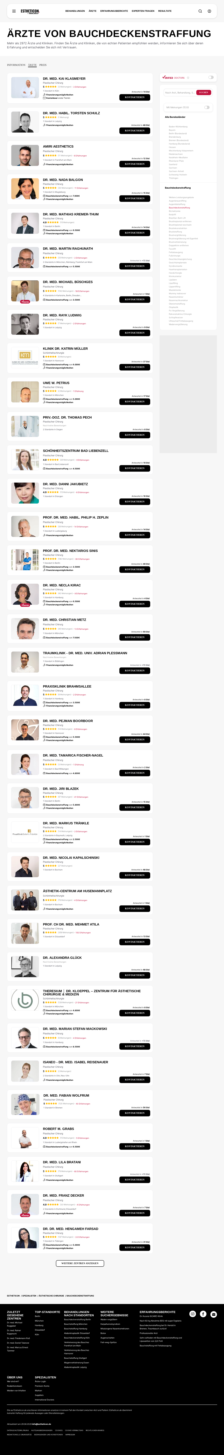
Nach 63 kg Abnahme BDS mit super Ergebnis (160, 1321)
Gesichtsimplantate (178, 262)
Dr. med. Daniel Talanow (18, 1343)
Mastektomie (175, 290)
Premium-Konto (42, 1386)
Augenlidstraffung (177, 204)
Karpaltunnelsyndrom (110, 1324)
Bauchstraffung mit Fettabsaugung (155, 1345)
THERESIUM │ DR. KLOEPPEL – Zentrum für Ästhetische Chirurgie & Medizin (92, 992)
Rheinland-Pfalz (176, 161)
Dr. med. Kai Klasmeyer (64, 78)
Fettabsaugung (176, 252)
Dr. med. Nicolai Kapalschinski (71, 857)
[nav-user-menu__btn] (209, 11)
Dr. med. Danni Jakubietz (65, 484)
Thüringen (173, 178)
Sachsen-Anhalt (176, 171)
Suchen (203, 92)
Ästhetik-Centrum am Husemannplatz (77, 891)
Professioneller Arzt (149, 1333)
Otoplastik (173, 307)
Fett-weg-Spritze (109, 1342)
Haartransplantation (178, 269)
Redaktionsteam (14, 1386)
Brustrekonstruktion (178, 228)
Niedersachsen (176, 154)
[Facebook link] (203, 1315)
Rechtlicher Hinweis (95, 1430)
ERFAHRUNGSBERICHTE (114, 11)
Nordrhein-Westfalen (178, 157)
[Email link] (213, 1314)
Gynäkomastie (175, 266)
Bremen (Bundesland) (179, 140)
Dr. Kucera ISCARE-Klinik (151, 1316)
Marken (38, 1390)
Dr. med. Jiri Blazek (61, 789)
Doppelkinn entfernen (179, 245)
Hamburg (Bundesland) (179, 144)
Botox (103, 1333)
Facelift (172, 249)
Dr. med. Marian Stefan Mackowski (75, 1029)
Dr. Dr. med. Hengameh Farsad (70, 1229)
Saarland (173, 164)
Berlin (37, 1316)
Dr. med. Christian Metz (64, 620)
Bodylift (172, 214)
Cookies (58, 1430)
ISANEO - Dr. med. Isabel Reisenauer (75, 1062)
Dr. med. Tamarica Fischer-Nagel (73, 755)
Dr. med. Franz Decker (63, 1195)
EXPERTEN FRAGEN (143, 11)
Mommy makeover (177, 293)
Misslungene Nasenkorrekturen (115, 1328)
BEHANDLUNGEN (75, 11)
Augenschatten (107, 1338)
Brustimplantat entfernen (180, 221)
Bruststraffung (175, 231)
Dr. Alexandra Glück (62, 957)
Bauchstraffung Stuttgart (75, 1358)
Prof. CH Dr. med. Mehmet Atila (71, 924)
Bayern (172, 130)
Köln (37, 1334)
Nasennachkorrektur (178, 300)
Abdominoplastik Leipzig (75, 1367)
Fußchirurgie (174, 255)
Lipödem (173, 279)
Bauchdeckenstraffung (179, 207)
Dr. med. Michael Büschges (68, 282)
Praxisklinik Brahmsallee (67, 686)
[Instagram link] (192, 1315)
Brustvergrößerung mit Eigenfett (183, 238)
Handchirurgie (175, 273)
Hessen (172, 147)
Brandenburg (175, 137)
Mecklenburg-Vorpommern (181, 150)
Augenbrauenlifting (177, 201)
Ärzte (32, 65)
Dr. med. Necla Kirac (62, 585)
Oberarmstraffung (177, 304)
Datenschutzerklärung (18, 1430)
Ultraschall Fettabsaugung (181, 321)
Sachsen (173, 168)
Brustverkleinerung (177, 242)
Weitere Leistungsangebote (181, 197)
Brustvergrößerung (177, 235)
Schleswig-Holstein (178, 174)
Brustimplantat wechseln (180, 225)
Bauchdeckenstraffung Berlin (77, 1319)
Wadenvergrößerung (178, 324)
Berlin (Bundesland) (178, 133)
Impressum (70, 1435)
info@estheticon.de (41, 1424)
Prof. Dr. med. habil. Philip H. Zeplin (75, 517)
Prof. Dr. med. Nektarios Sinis (70, 551)
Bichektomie (174, 211)
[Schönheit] (30, 11)
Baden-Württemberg (178, 126)
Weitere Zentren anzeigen (79, 1263)
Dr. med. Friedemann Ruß (18, 1338)
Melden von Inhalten (16, 1390)
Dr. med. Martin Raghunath (68, 248)
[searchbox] (180, 92)
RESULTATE (165, 11)
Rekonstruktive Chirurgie (180, 314)
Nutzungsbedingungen (41, 1430)
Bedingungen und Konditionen (48, 1435)
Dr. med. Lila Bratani (62, 1162)
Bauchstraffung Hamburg (75, 1328)
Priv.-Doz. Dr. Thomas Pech (67, 417)
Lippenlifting (174, 286)
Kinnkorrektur (175, 276)
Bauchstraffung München (75, 1324)
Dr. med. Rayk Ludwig (62, 315)
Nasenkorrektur (176, 297)
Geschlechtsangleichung (180, 259)
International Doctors (44, 1399)
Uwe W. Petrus (56, 383)
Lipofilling (173, 283)
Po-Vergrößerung (176, 310)
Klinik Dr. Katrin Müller (65, 348)
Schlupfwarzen (176, 317)
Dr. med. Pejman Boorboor (68, 721)
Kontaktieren (135, 97)
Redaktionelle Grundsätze (19, 1435)
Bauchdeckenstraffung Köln (77, 1338)
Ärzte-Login (40, 1381)
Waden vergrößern (109, 1319)
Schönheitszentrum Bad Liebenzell (76, 451)
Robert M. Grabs (58, 1129)
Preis (43, 65)
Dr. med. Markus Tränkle (66, 823)
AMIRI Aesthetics (58, 146)
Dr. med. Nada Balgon (63, 180)
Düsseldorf (40, 1330)
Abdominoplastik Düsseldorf (77, 1333)
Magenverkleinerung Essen (76, 1362)
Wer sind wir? (13, 1381)
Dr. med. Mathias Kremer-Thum (71, 214)
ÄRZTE (92, 11)
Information (16, 65)
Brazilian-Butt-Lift (177, 218)
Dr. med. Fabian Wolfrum (66, 1095)
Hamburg (39, 1325)
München (39, 1321)
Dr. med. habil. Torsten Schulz (71, 113)
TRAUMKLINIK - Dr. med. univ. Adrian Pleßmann (85, 653)
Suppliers (39, 1395)
